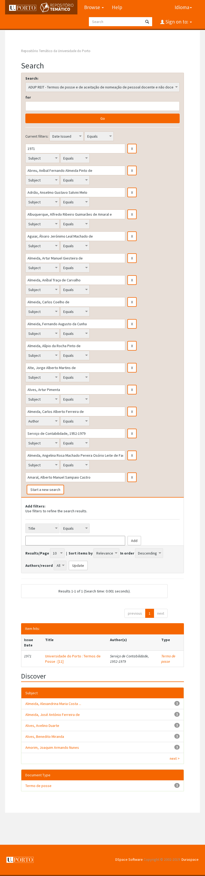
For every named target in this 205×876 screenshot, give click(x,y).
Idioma (182, 7)
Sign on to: (176, 21)
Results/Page (37, 553)
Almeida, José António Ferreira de (52, 714)
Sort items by (81, 553)
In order (127, 553)
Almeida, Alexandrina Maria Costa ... (53, 703)
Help (117, 7)
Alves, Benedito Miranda (44, 736)
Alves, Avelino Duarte (42, 725)
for (28, 97)
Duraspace (190, 859)
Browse (92, 7)
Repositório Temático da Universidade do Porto (55, 51)
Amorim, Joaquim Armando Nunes (52, 747)
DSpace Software (129, 859)
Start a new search (45, 489)
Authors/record (39, 565)
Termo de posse (168, 659)
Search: (31, 78)
